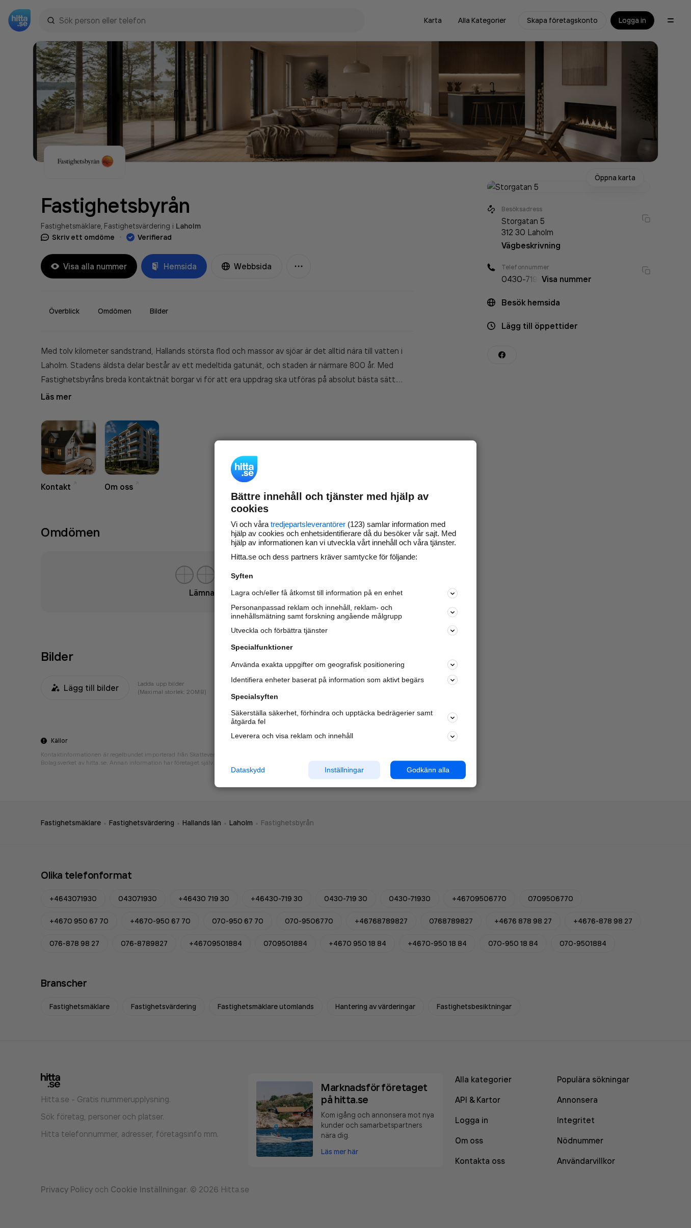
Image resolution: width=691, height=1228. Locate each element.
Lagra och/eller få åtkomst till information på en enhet (317, 593)
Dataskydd (248, 770)
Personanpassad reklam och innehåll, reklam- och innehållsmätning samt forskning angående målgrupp (316, 611)
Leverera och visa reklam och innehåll (292, 736)
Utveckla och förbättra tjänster (279, 630)
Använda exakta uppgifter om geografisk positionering (318, 664)
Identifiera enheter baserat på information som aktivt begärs (327, 680)
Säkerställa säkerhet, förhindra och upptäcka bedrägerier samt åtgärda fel (332, 717)
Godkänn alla (428, 770)
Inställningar (344, 770)
